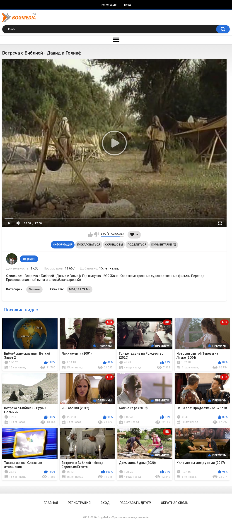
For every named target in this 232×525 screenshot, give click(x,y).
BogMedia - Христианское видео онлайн (123, 517)
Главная (51, 503)
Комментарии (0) (163, 244)
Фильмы (34, 289)
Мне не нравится (96, 234)
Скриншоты (114, 244)
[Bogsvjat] (11, 259)
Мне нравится (90, 234)
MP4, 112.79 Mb (79, 289)
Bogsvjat (29, 258)
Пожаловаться (88, 244)
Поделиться (137, 244)
